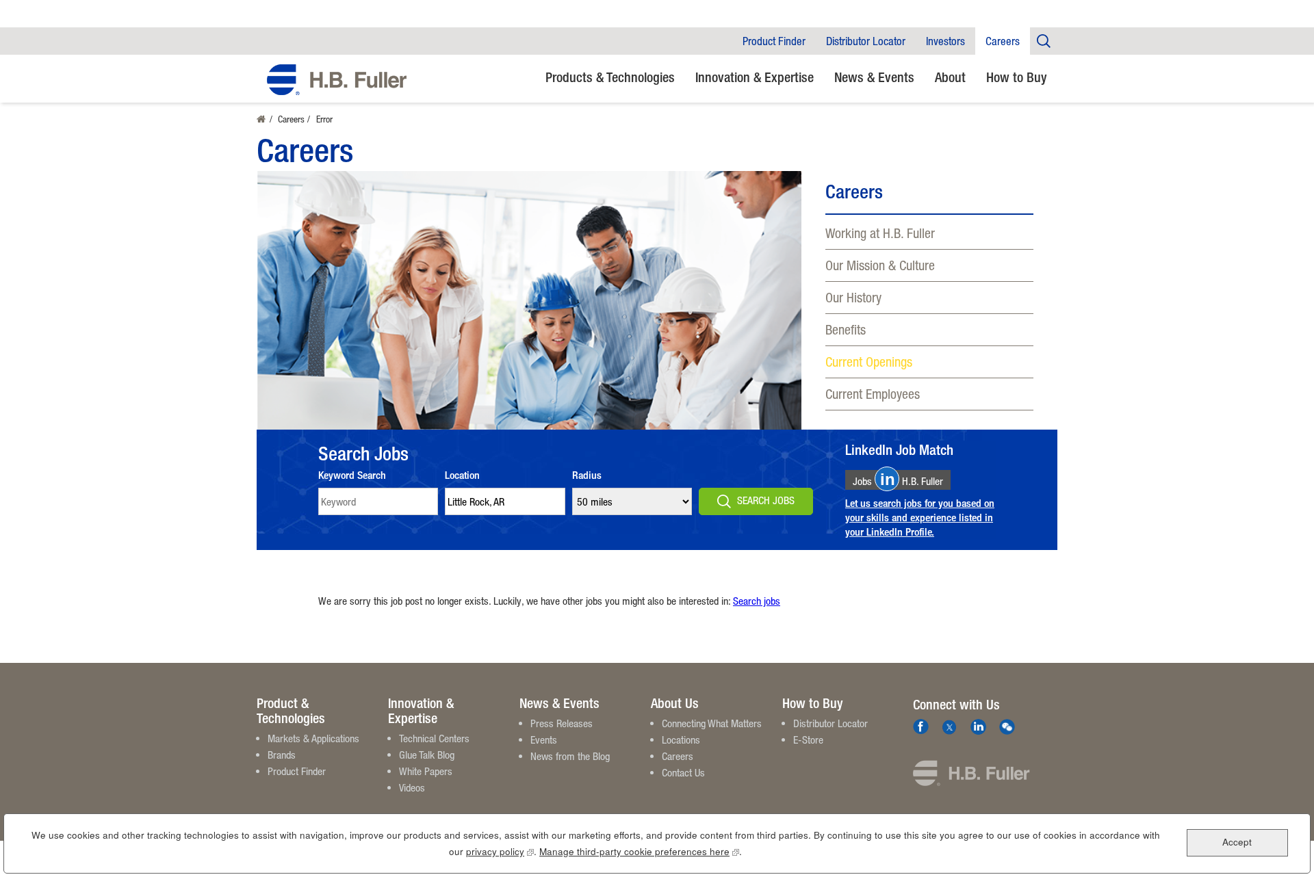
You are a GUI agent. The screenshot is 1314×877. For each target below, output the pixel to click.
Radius (587, 475)
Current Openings (868, 361)
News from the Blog (570, 756)
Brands (282, 754)
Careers (1002, 41)
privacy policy (500, 851)
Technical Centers (434, 738)
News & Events (874, 77)
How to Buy (1016, 77)
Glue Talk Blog (426, 754)
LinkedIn (978, 727)
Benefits (845, 329)
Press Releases (561, 723)
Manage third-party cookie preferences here (639, 851)
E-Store (808, 739)
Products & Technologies (610, 77)
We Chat (1007, 727)
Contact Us (683, 772)
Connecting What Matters (712, 723)
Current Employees (872, 394)
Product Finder (774, 41)
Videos (412, 787)
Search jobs (756, 600)
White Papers (425, 771)
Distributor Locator (865, 41)
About (950, 77)
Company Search (1043, 40)
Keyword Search (352, 475)
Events (543, 739)
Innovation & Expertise (754, 77)
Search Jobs (766, 500)
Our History (853, 297)
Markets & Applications (313, 738)
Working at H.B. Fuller (880, 233)
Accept (1237, 841)
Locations (681, 739)
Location (462, 475)
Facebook (921, 727)
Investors (945, 41)
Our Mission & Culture (880, 265)
